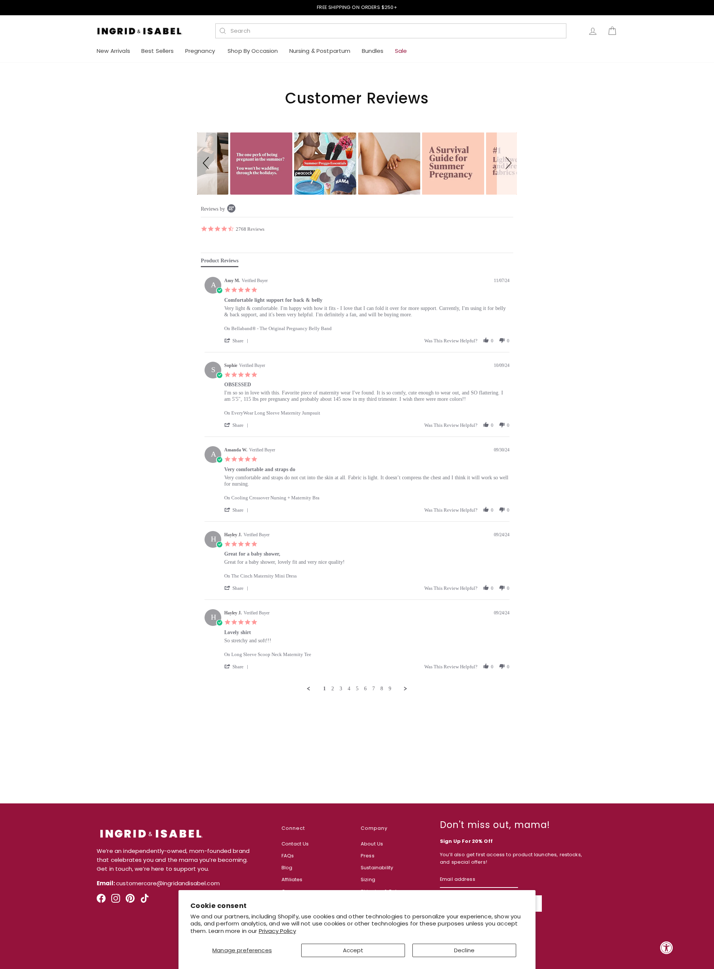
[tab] (219, 262)
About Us (372, 843)
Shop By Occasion (253, 51)
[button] (207, 163)
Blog (287, 867)
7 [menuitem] (373, 688)
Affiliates (292, 879)
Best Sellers (157, 51)
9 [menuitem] (390, 688)
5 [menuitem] (357, 688)
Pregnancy (201, 51)
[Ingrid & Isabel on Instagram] (115, 901)
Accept (353, 950)
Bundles (373, 51)
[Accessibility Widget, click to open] (666, 947)
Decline (464, 950)
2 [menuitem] (332, 688)
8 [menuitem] (381, 688)
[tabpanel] (357, 482)
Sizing (368, 879)
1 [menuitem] (324, 688)
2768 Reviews (250, 228)
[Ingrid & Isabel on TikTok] (144, 901)
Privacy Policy (277, 931)
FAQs (288, 855)
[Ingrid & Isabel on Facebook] (101, 901)
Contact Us (295, 843)
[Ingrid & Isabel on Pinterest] (130, 901)
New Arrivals (113, 51)
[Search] (223, 31)
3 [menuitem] (341, 688)
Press (367, 855)
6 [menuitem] (365, 688)
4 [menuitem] (349, 688)
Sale (401, 51)
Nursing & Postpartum (320, 51)
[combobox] (395, 31)
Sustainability (377, 867)
